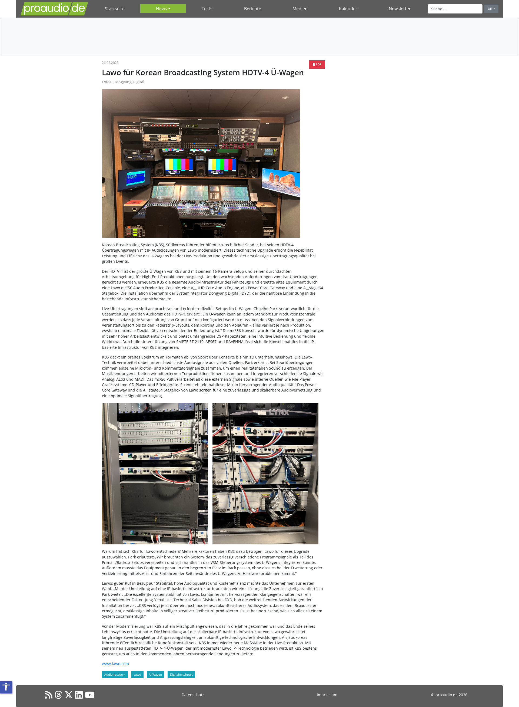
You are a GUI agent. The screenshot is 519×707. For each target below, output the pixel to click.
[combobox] (455, 8)
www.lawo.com (115, 663)
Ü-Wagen (155, 674)
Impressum (327, 694)
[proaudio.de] (54, 8)
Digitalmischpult (181, 674)
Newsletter (400, 9)
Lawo (137, 674)
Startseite (115, 9)
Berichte (252, 9)
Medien (300, 9)
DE (490, 8)
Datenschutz (193, 694)
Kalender (348, 9)
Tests (207, 9)
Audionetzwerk (114, 674)
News (161, 9)
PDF (318, 64)
